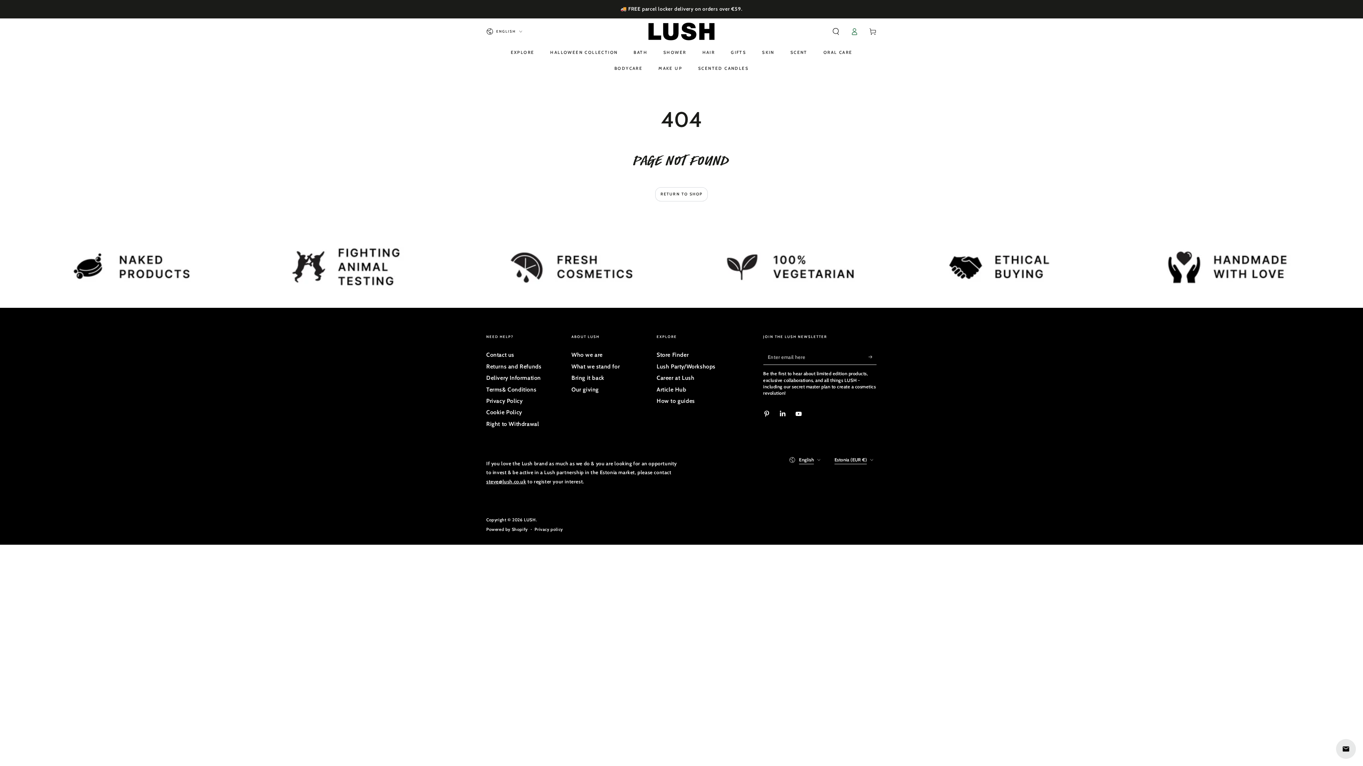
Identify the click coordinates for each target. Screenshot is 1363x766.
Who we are (587, 354)
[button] (836, 31)
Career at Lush (675, 377)
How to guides (676, 401)
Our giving (585, 389)
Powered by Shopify (507, 529)
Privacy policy (549, 529)
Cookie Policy (504, 412)
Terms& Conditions (511, 389)
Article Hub (671, 389)
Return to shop (682, 194)
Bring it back (587, 377)
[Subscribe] (873, 357)
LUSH (530, 519)
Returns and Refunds (513, 366)
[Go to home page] (681, 31)
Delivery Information (513, 377)
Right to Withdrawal (512, 424)
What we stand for (595, 366)
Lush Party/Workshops (686, 366)
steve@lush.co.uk (506, 481)
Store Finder (673, 354)
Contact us (500, 354)
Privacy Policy (504, 401)
